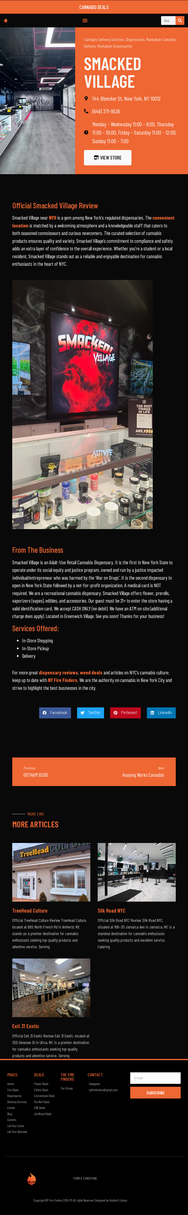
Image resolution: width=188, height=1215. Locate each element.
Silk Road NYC (112, 910)
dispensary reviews (58, 672)
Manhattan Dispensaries (114, 46)
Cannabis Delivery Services (104, 39)
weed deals (91, 672)
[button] (85, 20)
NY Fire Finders (62, 680)
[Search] (180, 20)
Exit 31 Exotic (25, 1026)
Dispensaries (135, 39)
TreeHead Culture (29, 910)
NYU (52, 217)
